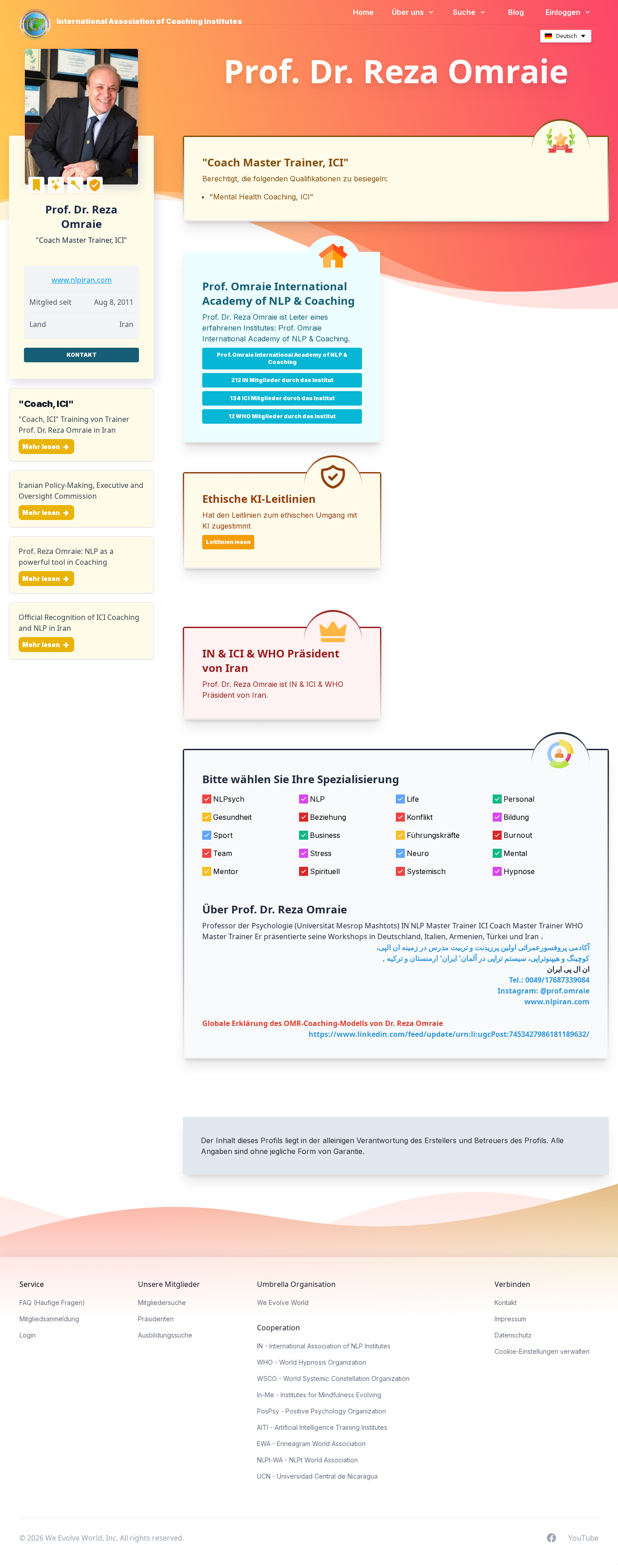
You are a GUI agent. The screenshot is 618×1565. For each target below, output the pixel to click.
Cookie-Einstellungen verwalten (541, 1351)
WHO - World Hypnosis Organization (311, 1362)
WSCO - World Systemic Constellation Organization (333, 1378)
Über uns (409, 12)
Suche (465, 12)
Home (363, 12)
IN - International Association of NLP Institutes (323, 1346)
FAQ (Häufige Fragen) (52, 1302)
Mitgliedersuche (162, 1302)
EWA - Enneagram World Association (311, 1443)
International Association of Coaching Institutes (149, 21)
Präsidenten (156, 1319)
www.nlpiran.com (82, 280)
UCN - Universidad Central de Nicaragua (317, 1476)
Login (27, 1335)
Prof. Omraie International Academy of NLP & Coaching (282, 358)
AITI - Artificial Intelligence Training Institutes (322, 1427)
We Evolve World (283, 1302)
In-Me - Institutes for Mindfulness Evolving (319, 1395)
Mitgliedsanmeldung (49, 1319)
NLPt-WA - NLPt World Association (307, 1460)
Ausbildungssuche (165, 1335)
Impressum (510, 1319)
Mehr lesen (42, 446)
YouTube (583, 1537)
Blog (516, 12)
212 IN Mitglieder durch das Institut (282, 380)
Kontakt (82, 354)
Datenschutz (513, 1335)
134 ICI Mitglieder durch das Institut (282, 398)
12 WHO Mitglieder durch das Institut (282, 416)
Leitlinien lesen (228, 542)
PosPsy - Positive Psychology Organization (321, 1411)
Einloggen (564, 12)
